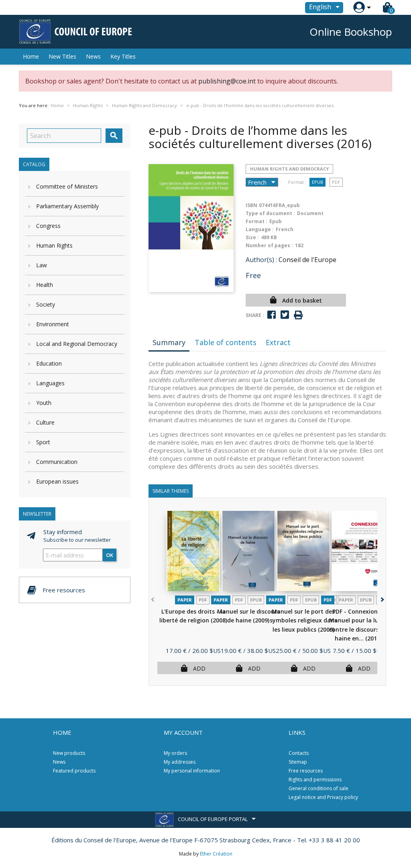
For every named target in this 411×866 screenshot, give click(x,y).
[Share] (271, 315)
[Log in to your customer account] (359, 7)
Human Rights (54, 245)
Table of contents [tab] (225, 342)
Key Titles (123, 56)
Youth (43, 403)
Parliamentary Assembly (67, 206)
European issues (57, 481)
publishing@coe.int (227, 81)
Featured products (74, 770)
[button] (381, 598)
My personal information (192, 770)
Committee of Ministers (67, 186)
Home (31, 56)
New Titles (62, 56)
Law (41, 265)
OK (109, 555)
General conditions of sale (318, 788)
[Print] (298, 315)
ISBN (251, 205)
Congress (48, 226)
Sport (43, 442)
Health (44, 285)
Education (49, 363)
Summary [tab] (169, 342)
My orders (175, 753)
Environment (52, 324)
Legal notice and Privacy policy (323, 797)
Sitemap (298, 761)
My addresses (179, 761)
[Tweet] (285, 315)
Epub (317, 182)
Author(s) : (261, 260)
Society (45, 304)
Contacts (299, 753)
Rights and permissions (315, 779)
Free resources (306, 770)
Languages (50, 383)
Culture (45, 422)
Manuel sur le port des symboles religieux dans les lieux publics (303, 620)
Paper (184, 600)
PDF (336, 182)
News (93, 56)
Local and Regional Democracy (76, 344)
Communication (56, 462)
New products (69, 753)
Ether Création (216, 853)
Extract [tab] (278, 342)
